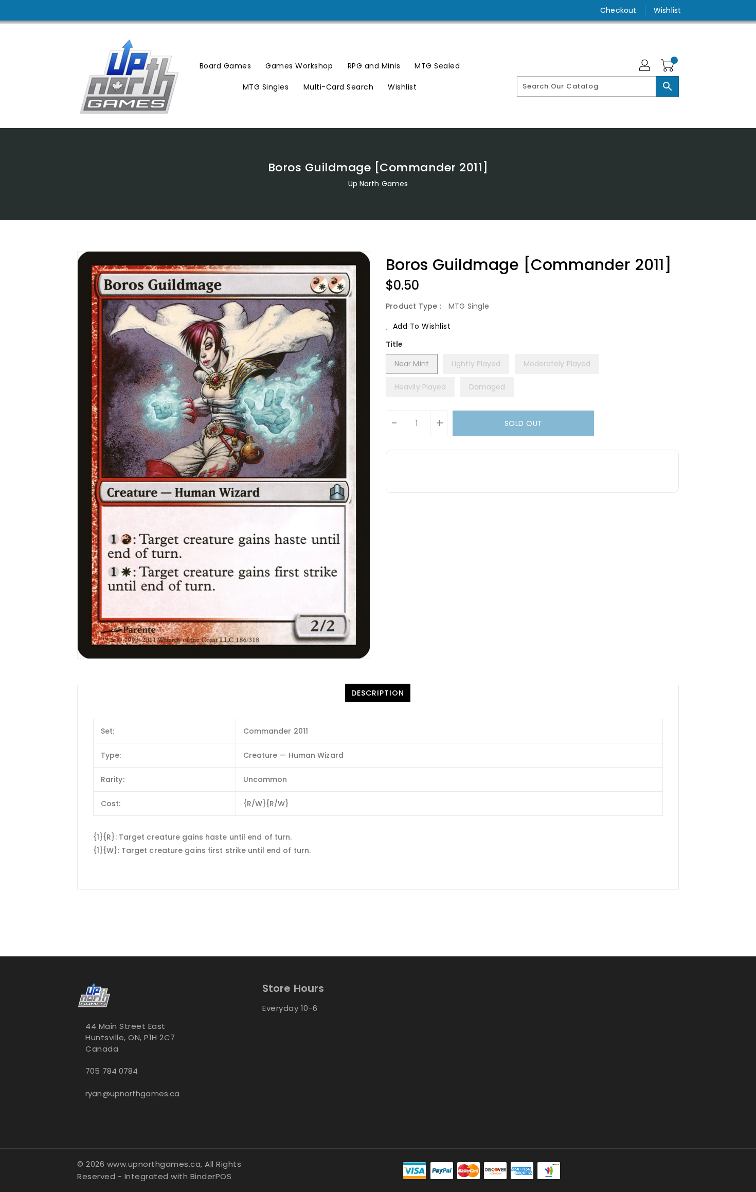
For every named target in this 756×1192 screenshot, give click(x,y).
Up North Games (378, 184)
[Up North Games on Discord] (102, 10)
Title (394, 344)
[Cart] (668, 66)
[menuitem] (225, 65)
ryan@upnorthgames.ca (132, 1093)
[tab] (377, 693)
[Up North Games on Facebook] (62, 10)
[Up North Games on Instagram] (82, 10)
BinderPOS (211, 1176)
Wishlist (667, 10)
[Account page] (645, 66)
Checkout (618, 10)
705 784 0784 (111, 1070)
